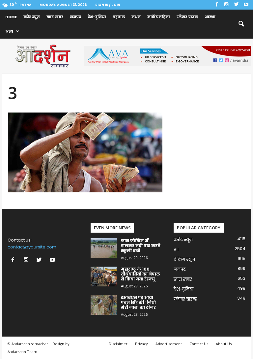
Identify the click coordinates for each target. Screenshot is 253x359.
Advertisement (168, 343)
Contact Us (198, 343)
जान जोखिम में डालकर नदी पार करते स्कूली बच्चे (140, 245)
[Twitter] (236, 5)
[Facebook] (216, 5)
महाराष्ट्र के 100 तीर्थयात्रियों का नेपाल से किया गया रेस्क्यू (140, 274)
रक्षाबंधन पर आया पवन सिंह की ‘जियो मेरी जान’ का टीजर (138, 302)
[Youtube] (246, 5)
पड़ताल (119, 16)
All (176, 249)
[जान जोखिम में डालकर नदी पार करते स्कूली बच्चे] (104, 248)
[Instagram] (226, 5)
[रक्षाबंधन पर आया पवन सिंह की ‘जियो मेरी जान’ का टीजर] (104, 305)
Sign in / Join (107, 4)
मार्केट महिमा (158, 16)
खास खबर (54, 16)
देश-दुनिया (97, 16)
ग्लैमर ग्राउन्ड (187, 16)
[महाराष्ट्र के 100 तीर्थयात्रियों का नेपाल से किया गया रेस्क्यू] (104, 276)
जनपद (75, 16)
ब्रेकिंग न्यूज (184, 259)
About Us (224, 343)
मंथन (136, 16)
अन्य (9, 31)
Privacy (141, 343)
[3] (85, 152)
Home (11, 16)
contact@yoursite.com (32, 247)
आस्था (210, 16)
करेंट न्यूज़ (31, 16)
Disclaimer (118, 343)
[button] (241, 24)
